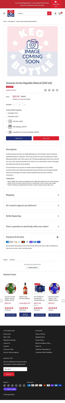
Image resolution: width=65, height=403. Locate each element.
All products (11, 21)
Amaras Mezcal (11, 90)
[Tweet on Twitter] (53, 90)
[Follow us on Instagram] (12, 385)
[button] (11, 309)
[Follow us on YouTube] (16, 385)
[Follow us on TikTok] (20, 385)
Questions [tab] (12, 260)
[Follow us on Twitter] (8, 385)
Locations (6, 346)
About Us (38, 346)
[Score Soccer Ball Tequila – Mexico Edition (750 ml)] (11, 288)
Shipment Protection (9, 340)
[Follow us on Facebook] (4, 385)
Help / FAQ (6, 337)
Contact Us (6, 343)
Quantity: (9, 104)
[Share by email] (57, 90)
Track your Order (8, 349)
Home (5, 21)
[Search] (49, 13)
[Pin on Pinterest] (49, 90)
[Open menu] (4, 13)
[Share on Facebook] (45, 90)
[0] (59, 13)
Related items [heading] (9, 274)
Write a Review (34, 268)
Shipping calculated (18, 99)
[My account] (56, 13)
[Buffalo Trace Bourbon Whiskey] (25, 288)
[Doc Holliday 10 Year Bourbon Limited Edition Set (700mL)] (40, 288)
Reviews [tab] (5, 260)
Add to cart (18, 138)
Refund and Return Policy (43, 343)
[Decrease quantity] (15, 104)
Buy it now (46, 138)
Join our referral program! (11, 352)
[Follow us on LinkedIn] (24, 385)
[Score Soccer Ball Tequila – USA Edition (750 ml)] (54, 288)
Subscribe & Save (56, 5)
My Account (7, 334)
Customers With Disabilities (43, 352)
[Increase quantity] (24, 104)
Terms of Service (40, 334)
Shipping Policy (40, 337)
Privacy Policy (39, 340)
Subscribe (9, 374)
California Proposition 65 (42, 349)
